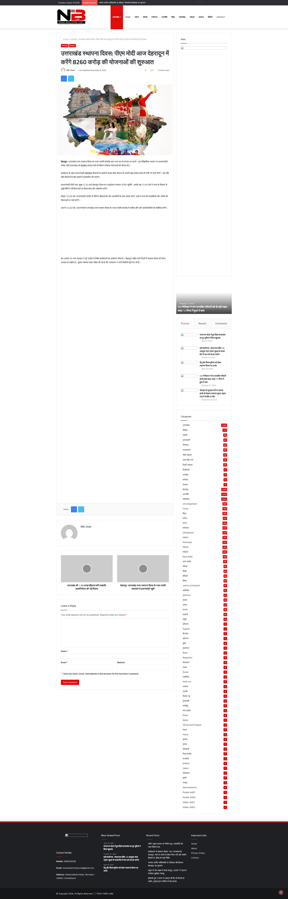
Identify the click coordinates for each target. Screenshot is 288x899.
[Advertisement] (115, 235)
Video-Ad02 (189, 807)
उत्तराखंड (116, 17)
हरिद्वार (185, 430)
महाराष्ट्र (186, 648)
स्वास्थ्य (201, 17)
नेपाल (185, 730)
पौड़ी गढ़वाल (187, 454)
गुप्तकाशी (186, 701)
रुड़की (185, 691)
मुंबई (184, 643)
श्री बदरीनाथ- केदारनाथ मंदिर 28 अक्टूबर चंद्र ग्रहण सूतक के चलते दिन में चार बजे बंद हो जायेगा (212, 351)
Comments (221, 323)
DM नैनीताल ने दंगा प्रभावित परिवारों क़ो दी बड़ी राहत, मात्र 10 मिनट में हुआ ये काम (213, 379)
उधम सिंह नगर (188, 459)
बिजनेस (185, 633)
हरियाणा (186, 624)
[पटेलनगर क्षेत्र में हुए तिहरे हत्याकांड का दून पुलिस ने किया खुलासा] (189, 338)
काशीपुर (185, 705)
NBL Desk (70, 70)
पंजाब (185, 667)
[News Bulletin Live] (71, 17)
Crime (127, 17)
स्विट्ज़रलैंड (187, 754)
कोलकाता (186, 773)
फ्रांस (185, 744)
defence (187, 595)
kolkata (186, 763)
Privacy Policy (198, 853)
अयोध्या (185, 686)
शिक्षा (173, 17)
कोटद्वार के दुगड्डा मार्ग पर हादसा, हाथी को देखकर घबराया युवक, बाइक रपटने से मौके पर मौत (201, 308)
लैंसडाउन (186, 662)
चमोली (185, 435)
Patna (185, 734)
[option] (204, 297)
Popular (185, 323)
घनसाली (186, 758)
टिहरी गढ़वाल (187, 464)
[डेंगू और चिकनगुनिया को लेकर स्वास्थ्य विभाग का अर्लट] (189, 366)
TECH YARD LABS (105, 893)
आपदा (185, 605)
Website (121, 662)
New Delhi (187, 556)
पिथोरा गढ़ (186, 696)
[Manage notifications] (281, 892)
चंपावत (185, 484)
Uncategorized (190, 504)
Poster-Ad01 (189, 792)
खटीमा (185, 739)
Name (64, 651)
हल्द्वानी (185, 614)
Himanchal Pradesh (192, 725)
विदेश (185, 581)
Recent (202, 323)
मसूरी (184, 619)
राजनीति (164, 17)
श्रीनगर (186, 638)
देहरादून (72, 45)
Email (64, 662)
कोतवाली (186, 749)
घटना (185, 523)
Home (65, 39)
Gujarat (186, 629)
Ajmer (185, 720)
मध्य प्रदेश (187, 710)
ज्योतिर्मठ (186, 677)
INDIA (185, 537)
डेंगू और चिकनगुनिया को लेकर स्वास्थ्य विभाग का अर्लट (210, 364)
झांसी (184, 778)
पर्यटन (137, 17)
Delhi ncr (187, 681)
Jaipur (186, 768)
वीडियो (210, 17)
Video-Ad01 (189, 802)
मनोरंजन (154, 17)
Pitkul (185, 715)
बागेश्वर (185, 479)
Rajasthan (187, 657)
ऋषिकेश (186, 590)
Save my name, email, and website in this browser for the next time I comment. (101, 673)
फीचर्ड (145, 17)
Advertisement (190, 787)
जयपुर (185, 782)
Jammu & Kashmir (191, 585)
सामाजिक (182, 17)
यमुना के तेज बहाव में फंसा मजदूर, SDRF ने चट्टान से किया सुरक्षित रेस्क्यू (125, 2)
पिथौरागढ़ (186, 469)
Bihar (185, 653)
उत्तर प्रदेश (187, 561)
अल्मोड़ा (185, 474)
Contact (221, 17)
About (194, 848)
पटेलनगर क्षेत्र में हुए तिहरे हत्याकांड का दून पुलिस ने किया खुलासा (212, 336)
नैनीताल (186, 445)
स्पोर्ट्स (192, 17)
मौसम (185, 571)
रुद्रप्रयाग (187, 450)
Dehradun (187, 542)
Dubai (185, 672)
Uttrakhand (188, 532)
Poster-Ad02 (189, 797)
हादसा (185, 600)
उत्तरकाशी (186, 440)
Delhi (185, 609)
